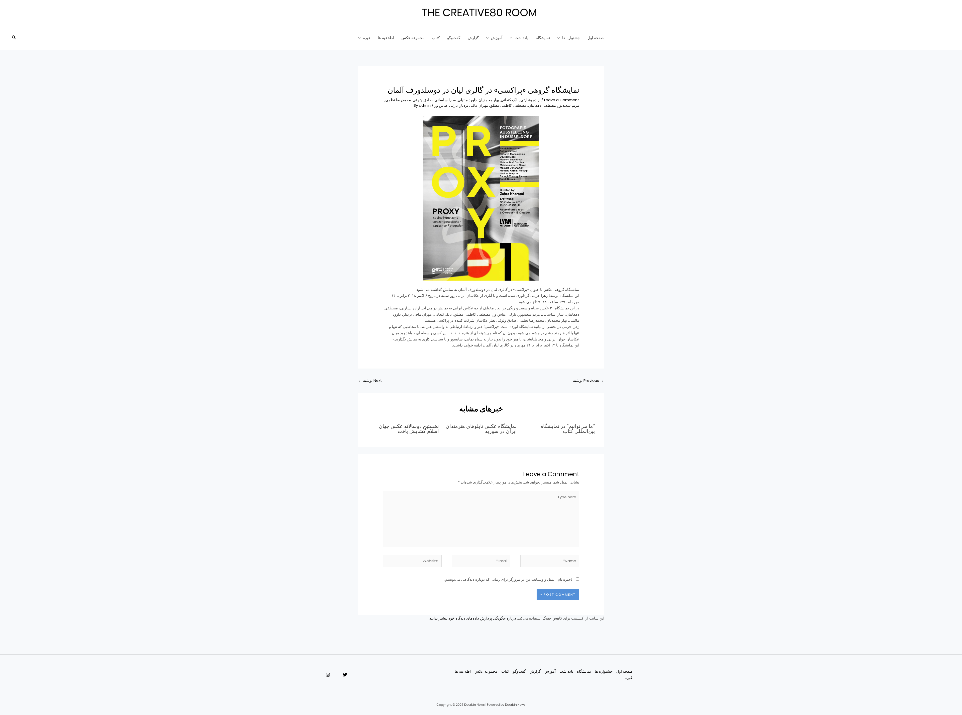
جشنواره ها (571, 37)
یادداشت (521, 37)
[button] (13, 37)
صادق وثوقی (423, 99)
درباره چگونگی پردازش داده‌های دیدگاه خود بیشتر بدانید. (472, 618)
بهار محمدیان (488, 99)
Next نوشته (370, 380)
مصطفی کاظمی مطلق (508, 105)
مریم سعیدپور (568, 105)
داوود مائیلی (467, 99)
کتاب (436, 37)
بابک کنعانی (510, 99)
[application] (559, 37)
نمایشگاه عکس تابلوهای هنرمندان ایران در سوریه (481, 429)
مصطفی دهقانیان (542, 105)
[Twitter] (345, 674)
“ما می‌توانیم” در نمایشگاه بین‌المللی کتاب (568, 429)
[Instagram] (328, 674)
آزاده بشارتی (530, 99)
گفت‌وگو (453, 37)
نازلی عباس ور (446, 105)
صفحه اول (595, 37)
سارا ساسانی (445, 99)
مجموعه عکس (412, 37)
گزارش (473, 37)
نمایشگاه (543, 37)
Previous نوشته (588, 380)
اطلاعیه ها (386, 37)
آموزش (496, 37)
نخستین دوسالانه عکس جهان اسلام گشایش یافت (409, 429)
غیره (366, 37)
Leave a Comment (561, 99)
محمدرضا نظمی (398, 99)
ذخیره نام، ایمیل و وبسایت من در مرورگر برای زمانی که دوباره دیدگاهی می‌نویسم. (508, 579)
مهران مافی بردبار (473, 105)
